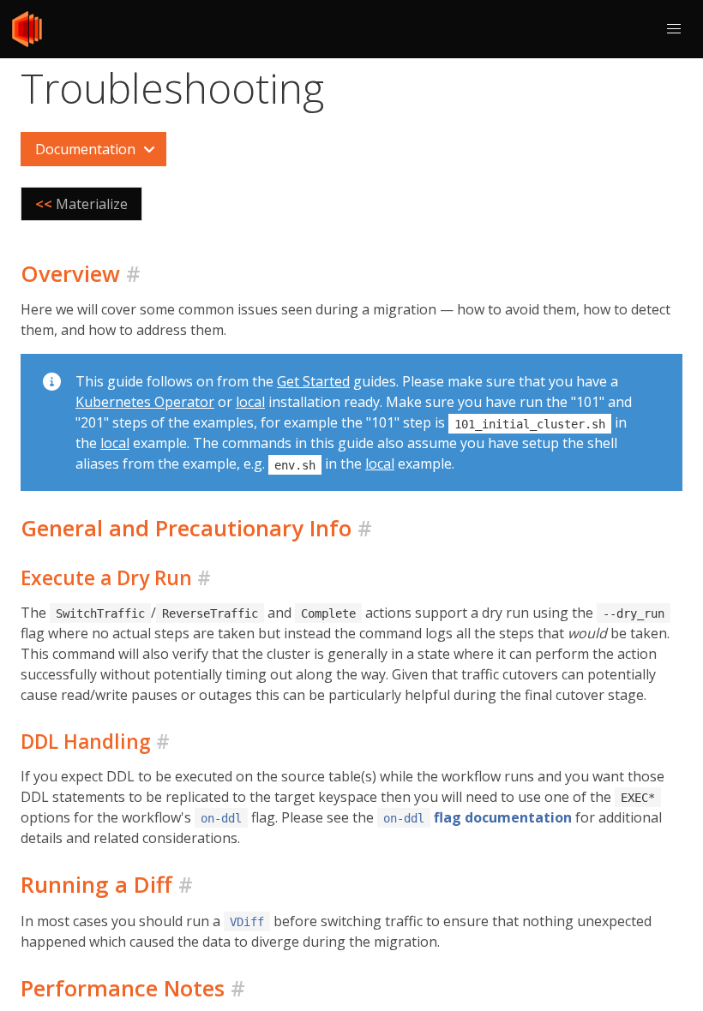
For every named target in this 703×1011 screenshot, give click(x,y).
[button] (674, 29)
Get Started (313, 381)
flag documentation (477, 817)
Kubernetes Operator (144, 401)
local (250, 401)
